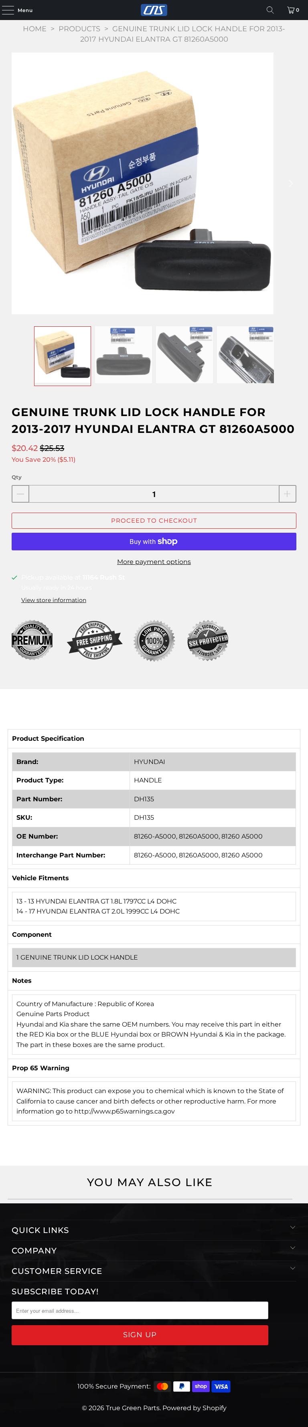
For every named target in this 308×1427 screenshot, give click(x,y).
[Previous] (17, 183)
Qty (17, 477)
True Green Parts (133, 1408)
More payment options (154, 562)
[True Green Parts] (154, 10)
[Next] (290, 183)
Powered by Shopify (194, 1408)
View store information (53, 600)
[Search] (270, 10)
